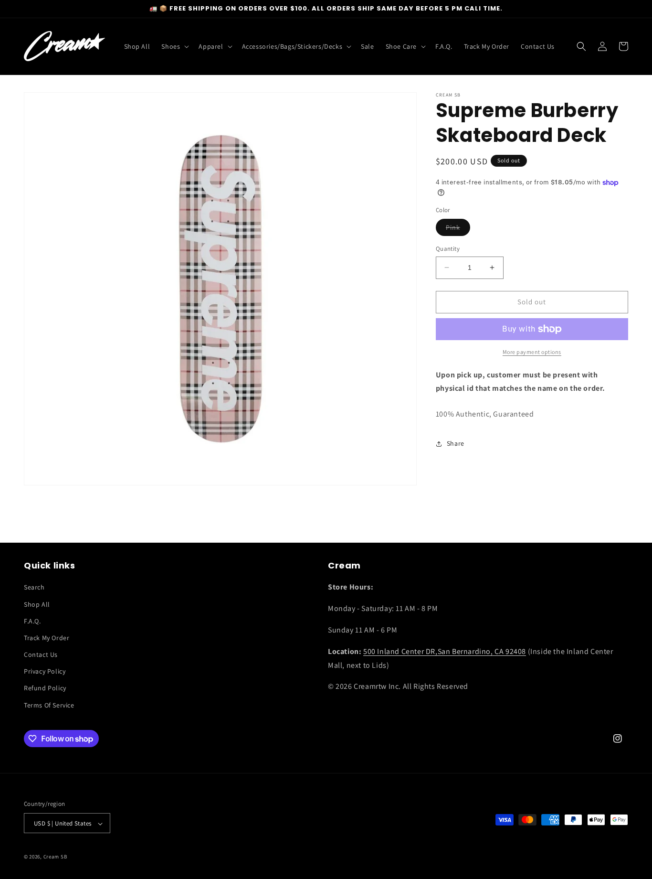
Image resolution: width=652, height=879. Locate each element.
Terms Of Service (49, 705)
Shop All (37, 604)
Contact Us (41, 654)
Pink (458, 229)
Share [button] (455, 443)
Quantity (448, 249)
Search (34, 587)
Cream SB (55, 857)
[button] (174, 46)
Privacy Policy (44, 671)
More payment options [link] (532, 351)
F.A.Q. (32, 621)
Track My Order (46, 637)
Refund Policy (45, 688)
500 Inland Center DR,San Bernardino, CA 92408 (444, 651)
